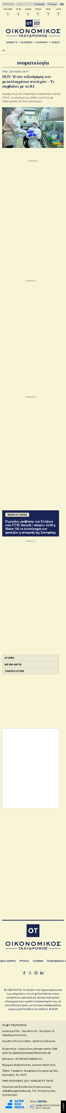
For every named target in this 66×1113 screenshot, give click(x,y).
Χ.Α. (2, 50)
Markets (11, 42)
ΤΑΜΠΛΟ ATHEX (14, 671)
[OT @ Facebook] (24, 973)
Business (26, 42)
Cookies (38, 960)
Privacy (24, 960)
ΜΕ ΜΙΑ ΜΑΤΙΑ (13, 664)
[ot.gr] (33, 28)
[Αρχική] (33, 931)
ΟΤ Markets (39, 4)
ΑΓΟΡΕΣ (9, 658)
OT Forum (52, 4)
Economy (42, 42)
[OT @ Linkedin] (42, 973)
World (55, 42)
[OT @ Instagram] (36, 973)
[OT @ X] (30, 973)
